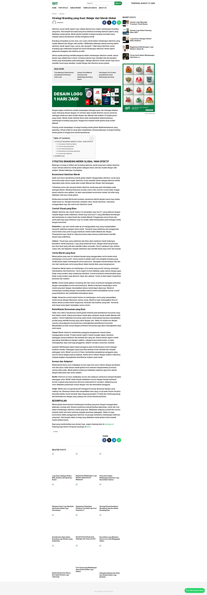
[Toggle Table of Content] (90, 138)
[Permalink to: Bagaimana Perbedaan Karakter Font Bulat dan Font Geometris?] (86, 494)
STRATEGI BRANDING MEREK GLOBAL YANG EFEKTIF (74, 142)
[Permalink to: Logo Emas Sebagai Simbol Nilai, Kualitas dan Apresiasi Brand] (63, 463)
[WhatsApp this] (119, 22)
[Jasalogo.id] (55, 3)
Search (118, 3)
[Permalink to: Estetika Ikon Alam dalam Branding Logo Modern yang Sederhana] (63, 524)
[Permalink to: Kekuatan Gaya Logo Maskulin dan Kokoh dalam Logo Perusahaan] (63, 494)
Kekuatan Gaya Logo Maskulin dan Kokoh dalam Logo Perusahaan (63, 508)
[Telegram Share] (114, 22)
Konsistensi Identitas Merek (67, 144)
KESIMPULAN (60, 156)
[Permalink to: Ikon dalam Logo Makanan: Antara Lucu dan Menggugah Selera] (110, 524)
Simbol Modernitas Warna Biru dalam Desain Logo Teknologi (61, 575)
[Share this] (104, 22)
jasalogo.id (109, 424)
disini (89, 427)
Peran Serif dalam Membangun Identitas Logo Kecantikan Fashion (109, 478)
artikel (55, 431)
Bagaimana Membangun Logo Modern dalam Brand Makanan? (86, 477)
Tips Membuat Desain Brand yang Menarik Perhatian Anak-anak (64, 75)
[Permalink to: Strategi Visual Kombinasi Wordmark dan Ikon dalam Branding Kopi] (110, 494)
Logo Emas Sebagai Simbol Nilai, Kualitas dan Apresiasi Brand (62, 478)
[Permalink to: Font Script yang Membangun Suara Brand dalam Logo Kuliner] (86, 555)
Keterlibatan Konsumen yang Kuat (69, 151)
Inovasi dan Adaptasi (65, 153)
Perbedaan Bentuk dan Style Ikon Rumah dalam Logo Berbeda (110, 575)
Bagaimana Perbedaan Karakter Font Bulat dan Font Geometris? (86, 508)
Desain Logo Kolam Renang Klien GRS (140, 31)
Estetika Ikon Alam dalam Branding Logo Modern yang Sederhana (62, 539)
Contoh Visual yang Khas (66, 146)
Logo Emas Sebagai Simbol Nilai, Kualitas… (140, 40)
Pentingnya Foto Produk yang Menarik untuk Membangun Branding (107, 75)
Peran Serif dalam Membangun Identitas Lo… (142, 56)
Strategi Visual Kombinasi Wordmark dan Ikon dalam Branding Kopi (109, 508)
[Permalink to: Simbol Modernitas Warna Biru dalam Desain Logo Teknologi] (63, 558)
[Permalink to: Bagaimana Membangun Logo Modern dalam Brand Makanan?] (86, 463)
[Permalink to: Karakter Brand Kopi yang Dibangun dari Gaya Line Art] (86, 524)
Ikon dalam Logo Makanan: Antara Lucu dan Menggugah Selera (110, 539)
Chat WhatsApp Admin (195, 590)
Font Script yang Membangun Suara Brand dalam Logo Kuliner (86, 569)
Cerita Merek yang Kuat (65, 149)
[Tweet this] (109, 22)
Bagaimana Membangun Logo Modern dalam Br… (141, 48)
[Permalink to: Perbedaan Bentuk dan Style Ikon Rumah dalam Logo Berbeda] (110, 558)
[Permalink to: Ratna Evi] (54, 23)
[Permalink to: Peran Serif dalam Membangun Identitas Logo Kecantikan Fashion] (110, 463)
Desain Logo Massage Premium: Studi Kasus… (139, 23)
